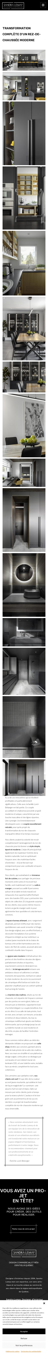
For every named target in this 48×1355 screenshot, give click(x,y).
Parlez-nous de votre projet (23, 1229)
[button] (44, 1303)
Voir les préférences (24, 1345)
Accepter (24, 1331)
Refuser (24, 1338)
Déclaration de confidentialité (31, 1351)
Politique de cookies (13, 1351)
